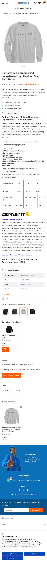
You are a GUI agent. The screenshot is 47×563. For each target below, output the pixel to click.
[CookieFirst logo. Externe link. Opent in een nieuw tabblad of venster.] (2, 534)
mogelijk (14, 108)
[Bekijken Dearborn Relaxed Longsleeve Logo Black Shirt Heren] (9, 329)
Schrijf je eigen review (11, 375)
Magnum (5, 255)
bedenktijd (12, 105)
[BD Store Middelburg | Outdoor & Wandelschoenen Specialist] (23, 3)
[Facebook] (19, 490)
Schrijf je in (36, 510)
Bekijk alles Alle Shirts (32, 84)
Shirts (18, 390)
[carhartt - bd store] (16, 214)
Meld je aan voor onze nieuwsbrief (23, 494)
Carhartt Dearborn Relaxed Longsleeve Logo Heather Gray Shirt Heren (11, 429)
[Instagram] (23, 490)
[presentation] (2, 42)
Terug (6, 13)
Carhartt (20, 84)
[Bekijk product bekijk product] (5, 349)
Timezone (13, 255)
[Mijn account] (35, 3)
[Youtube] (28, 490)
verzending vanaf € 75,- (16, 102)
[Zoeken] (6, 3)
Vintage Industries (25, 255)
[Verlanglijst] (39, 2)
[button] (23, 66)
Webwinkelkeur (34, 480)
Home (11, 13)
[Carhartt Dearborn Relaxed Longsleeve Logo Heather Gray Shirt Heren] (12, 416)
